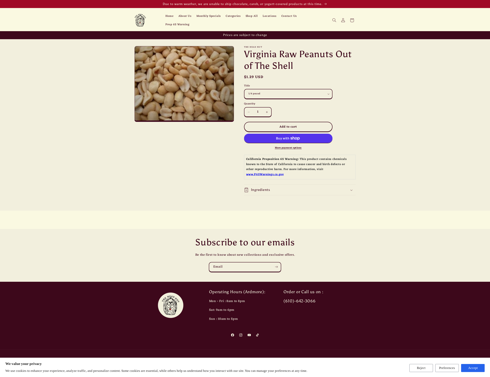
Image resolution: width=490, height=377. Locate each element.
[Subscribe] (276, 267)
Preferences (447, 368)
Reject (421, 368)
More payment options (288, 148)
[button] (334, 20)
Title (247, 86)
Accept (473, 368)
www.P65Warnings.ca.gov (265, 174)
